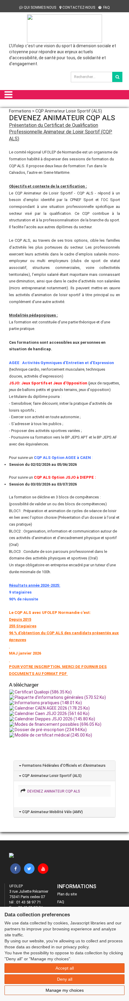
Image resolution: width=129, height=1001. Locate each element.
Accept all (65, 968)
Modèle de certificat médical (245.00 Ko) (53, 735)
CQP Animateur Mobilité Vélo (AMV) (52, 812)
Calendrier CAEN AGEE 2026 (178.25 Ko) (52, 708)
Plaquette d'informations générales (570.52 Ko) (60, 697)
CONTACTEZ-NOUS (78, 7)
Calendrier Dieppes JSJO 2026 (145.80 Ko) (55, 718)
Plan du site (67, 894)
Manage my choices (65, 990)
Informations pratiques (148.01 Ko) (48, 702)
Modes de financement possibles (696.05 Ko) (58, 724)
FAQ (106, 7)
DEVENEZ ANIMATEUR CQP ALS (53, 791)
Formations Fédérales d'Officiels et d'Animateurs (63, 765)
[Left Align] (117, 77)
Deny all (64, 979)
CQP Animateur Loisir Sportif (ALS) (51, 776)
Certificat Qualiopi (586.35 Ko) (43, 692)
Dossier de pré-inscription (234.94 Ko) (51, 729)
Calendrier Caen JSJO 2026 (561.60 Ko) (52, 713)
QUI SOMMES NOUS (40, 7)
